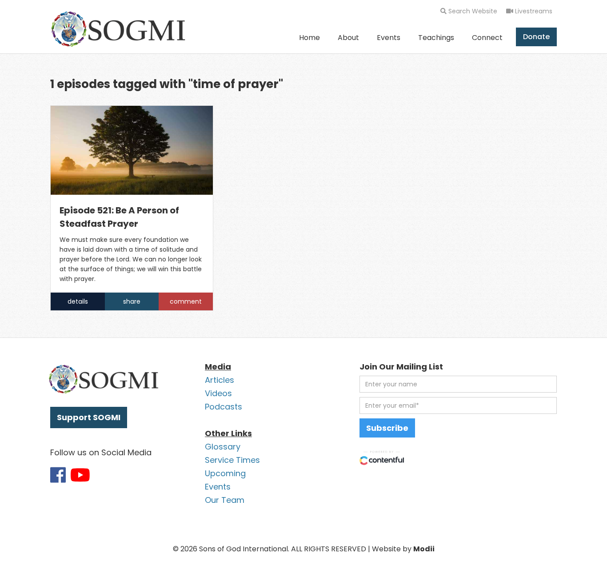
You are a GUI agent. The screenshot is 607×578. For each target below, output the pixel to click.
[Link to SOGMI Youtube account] (80, 475)
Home (309, 37)
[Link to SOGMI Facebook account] (58, 475)
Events (388, 37)
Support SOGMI (88, 417)
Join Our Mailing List (401, 366)
